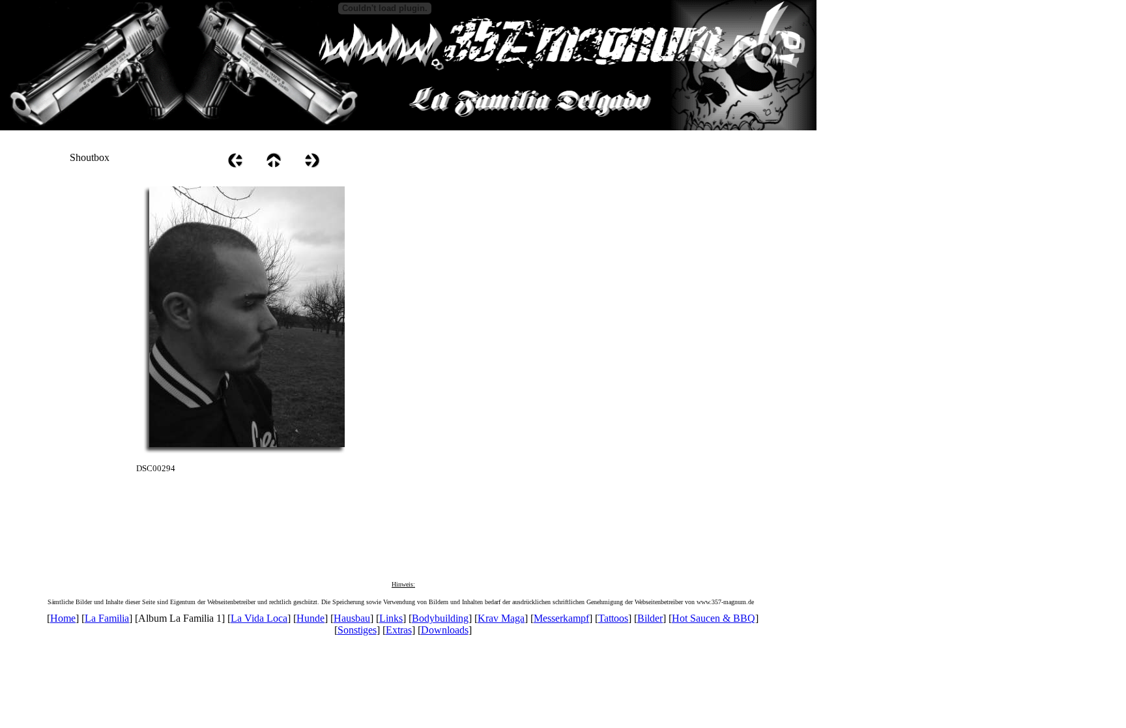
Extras (399, 629)
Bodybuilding (440, 618)
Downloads (445, 629)
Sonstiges (357, 629)
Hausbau (352, 618)
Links (391, 618)
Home (63, 618)
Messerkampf (561, 618)
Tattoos (613, 618)
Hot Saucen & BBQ (713, 618)
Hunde (310, 618)
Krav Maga (501, 618)
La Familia (107, 618)
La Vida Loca (259, 618)
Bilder (650, 618)
